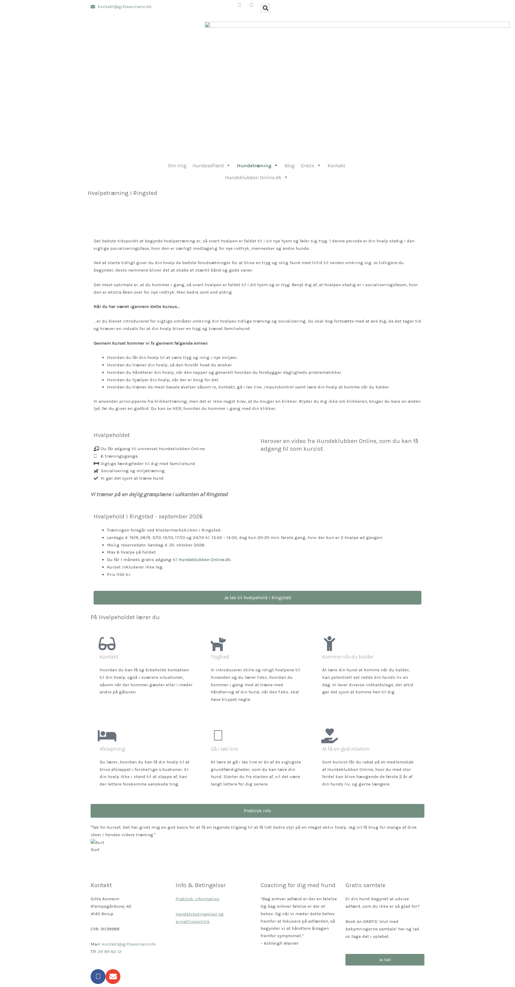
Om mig (177, 165)
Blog (289, 165)
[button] (265, 8)
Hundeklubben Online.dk (253, 177)
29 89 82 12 (110, 951)
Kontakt (336, 165)
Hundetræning (254, 165)
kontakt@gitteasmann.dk (129, 944)
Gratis (307, 165)
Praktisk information (197, 898)
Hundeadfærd (208, 165)
